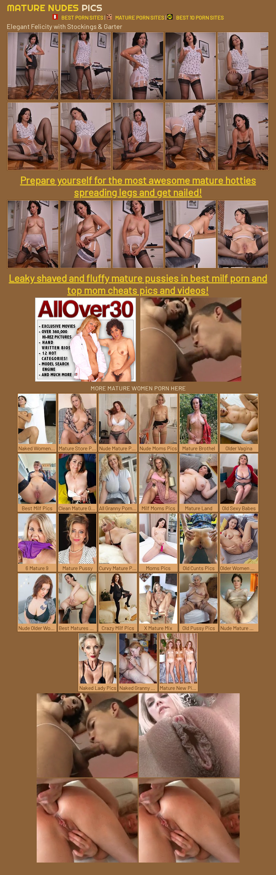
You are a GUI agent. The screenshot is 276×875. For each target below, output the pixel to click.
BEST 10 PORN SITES (200, 17)
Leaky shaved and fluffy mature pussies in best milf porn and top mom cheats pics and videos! (138, 284)
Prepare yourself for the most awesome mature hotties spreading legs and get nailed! (138, 186)
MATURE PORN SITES (139, 17)
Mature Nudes (54, 7)
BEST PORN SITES (82, 17)
